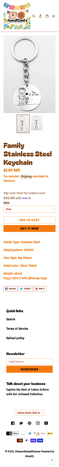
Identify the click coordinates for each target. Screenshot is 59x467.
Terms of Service (17, 329)
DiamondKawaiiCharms (27, 451)
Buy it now (29, 228)
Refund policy (15, 338)
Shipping (26, 176)
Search (10, 319)
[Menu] (53, 16)
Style (6, 202)
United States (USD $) (28, 412)
